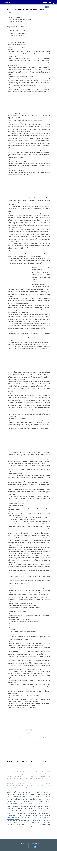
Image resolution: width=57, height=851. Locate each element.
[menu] (1, 2)
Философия (34, 820)
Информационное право (43, 799)
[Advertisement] (38, 36)
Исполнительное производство (17, 801)
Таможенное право (33, 817)
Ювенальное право (14, 824)
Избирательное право (13, 799)
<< (53, 3)
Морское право (24, 806)
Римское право (38, 782)
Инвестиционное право (28, 799)
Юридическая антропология (32, 787)
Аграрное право (24, 791)
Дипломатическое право (34, 796)
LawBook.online (8, 2)
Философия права (19, 787)
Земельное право (43, 798)
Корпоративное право (30, 803)
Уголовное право (13, 820)
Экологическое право (43, 822)
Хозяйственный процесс (29, 822)
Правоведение (21, 813)
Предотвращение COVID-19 (15, 815)
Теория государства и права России (29, 785)
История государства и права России (35, 776)
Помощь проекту (47, 2)
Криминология (11, 805)
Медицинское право (25, 805)
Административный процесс (22, 792)
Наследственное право (19, 808)
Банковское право (12, 794)
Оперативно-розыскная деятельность (18, 810)
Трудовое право (25, 819)
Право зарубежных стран (14, 812)
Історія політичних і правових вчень (32, 780)
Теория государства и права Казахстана (27, 783)
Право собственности (30, 812)
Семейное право (38, 815)
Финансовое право (44, 820)
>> (56, 3)
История (32, 801)
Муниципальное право (36, 806)
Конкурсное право (43, 801)
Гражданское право (19, 796)
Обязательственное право (41, 808)
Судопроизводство (20, 817)
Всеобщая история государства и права (19, 771)
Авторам (23, 845)
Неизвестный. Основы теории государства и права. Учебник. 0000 (31, 738)
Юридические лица (26, 826)
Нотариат (29, 808)
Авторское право (13, 791)
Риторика (28, 815)
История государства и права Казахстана (33, 775)
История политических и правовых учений (33, 778)
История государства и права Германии (27, 773)
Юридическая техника (28, 824)
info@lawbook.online (36, 843)
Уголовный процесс (24, 820)
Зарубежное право (30, 798)
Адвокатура (33, 791)
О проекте (23, 843)
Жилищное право (17, 798)
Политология (34, 810)
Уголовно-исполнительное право (40, 819)
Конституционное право (14, 803)
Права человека (44, 810)
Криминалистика (44, 803)
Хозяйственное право (14, 822)
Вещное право (23, 794)
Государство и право (35, 794)
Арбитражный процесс (41, 792)
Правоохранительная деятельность (38, 813)
